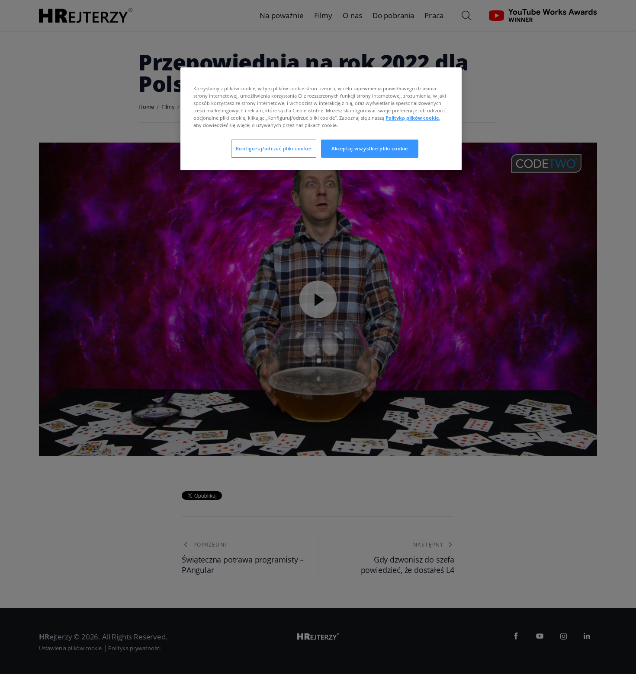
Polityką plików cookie (412, 117)
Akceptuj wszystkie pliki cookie (369, 148)
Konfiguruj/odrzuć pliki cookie (274, 148)
